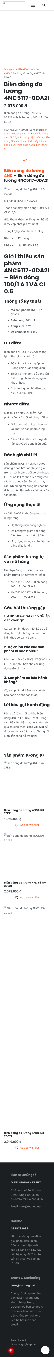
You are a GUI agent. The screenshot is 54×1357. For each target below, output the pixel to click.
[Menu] (33, 5)
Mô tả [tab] (27, 160)
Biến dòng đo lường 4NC (24, 173)
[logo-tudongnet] (14, 5)
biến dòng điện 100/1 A (30, 137)
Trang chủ (9, 69)
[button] (44, 5)
